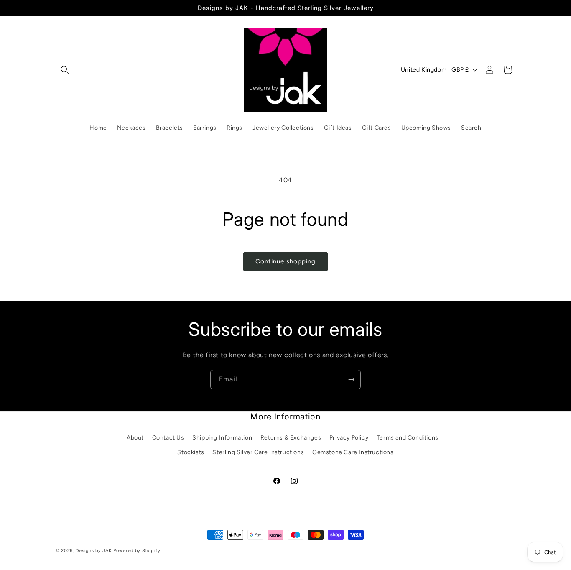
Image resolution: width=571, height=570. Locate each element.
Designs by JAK (94, 550)
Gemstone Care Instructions (353, 452)
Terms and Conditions (407, 437)
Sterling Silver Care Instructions (258, 452)
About (135, 437)
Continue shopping (285, 261)
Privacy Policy (348, 437)
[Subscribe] (351, 379)
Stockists (190, 452)
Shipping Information (222, 437)
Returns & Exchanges (290, 437)
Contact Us (168, 437)
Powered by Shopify (137, 550)
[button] (65, 70)
